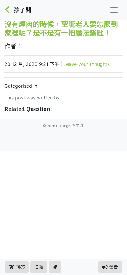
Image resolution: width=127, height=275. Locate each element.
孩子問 (22, 10)
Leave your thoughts (87, 64)
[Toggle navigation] (114, 10)
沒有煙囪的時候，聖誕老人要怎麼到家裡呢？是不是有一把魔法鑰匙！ (61, 28)
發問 (113, 267)
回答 (19, 267)
